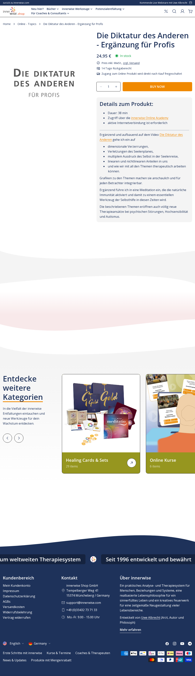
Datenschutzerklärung (19, 596)
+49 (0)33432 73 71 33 (81, 610)
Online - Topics (27, 24)
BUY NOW (157, 87)
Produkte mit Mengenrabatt (51, 660)
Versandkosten (14, 607)
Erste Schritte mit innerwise (22, 653)
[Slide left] (7, 438)
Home (7, 24)
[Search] (174, 11)
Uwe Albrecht (150, 617)
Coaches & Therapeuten (92, 653)
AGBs (6, 601)
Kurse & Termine (59, 653)
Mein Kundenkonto (16, 585)
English (15, 643)
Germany (40, 643)
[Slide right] (18, 438)
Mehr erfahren (130, 630)
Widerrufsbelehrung (17, 612)
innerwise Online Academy (149, 118)
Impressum (11, 591)
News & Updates (14, 660)
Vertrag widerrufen (16, 617)
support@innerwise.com (83, 603)
